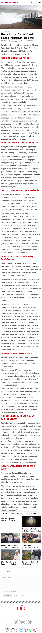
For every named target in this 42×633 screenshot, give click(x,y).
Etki (26, 513)
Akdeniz (4, 513)
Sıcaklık (33, 513)
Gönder (7, 595)
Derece (19, 513)
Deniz (12, 513)
